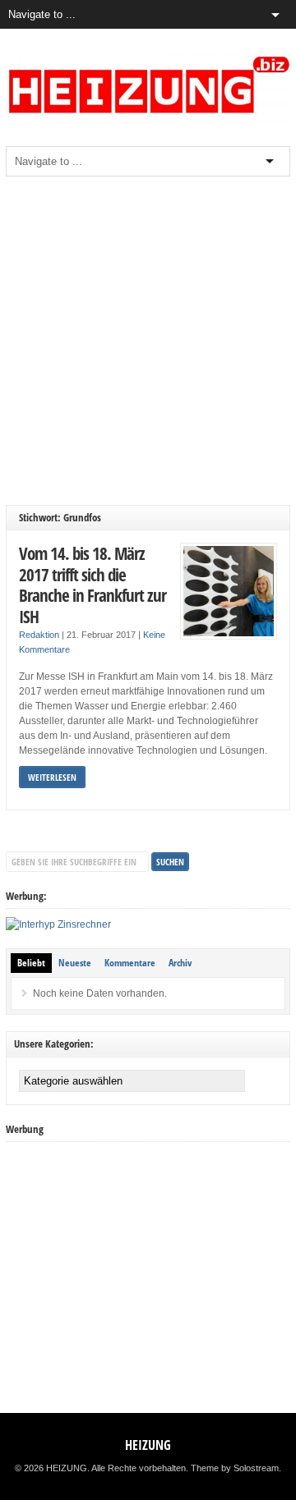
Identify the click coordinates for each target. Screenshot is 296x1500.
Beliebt (31, 963)
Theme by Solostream (235, 1468)
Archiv (180, 963)
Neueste (74, 963)
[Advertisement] (148, 341)
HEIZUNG (148, 1445)
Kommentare (129, 963)
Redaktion (39, 635)
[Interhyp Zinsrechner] (58, 924)
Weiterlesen (52, 777)
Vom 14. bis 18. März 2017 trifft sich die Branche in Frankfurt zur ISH (92, 584)
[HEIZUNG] (148, 118)
